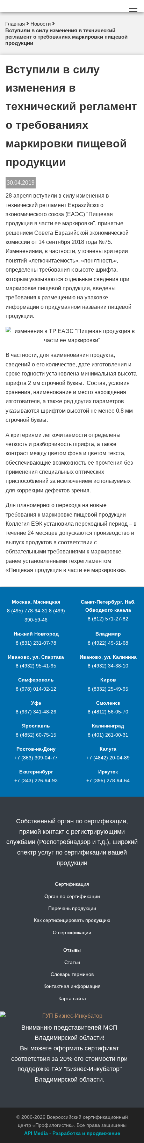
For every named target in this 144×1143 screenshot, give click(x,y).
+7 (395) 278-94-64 (108, 780)
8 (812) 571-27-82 (108, 619)
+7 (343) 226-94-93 (36, 780)
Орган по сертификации (72, 896)
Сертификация (72, 884)
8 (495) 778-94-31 (28, 610)
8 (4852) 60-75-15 (36, 735)
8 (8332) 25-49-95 (108, 689)
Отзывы (72, 950)
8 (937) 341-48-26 (36, 712)
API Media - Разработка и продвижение (72, 1133)
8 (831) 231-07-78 (36, 643)
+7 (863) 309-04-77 (36, 757)
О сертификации (72, 932)
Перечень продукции (72, 908)
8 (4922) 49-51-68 (108, 643)
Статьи (72, 962)
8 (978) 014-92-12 (36, 689)
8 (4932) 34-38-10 (108, 666)
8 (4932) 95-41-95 (36, 666)
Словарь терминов (72, 974)
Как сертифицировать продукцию (72, 920)
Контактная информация (72, 986)
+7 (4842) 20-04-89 (108, 757)
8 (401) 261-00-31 (108, 735)
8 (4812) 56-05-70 (108, 712)
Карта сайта (72, 998)
